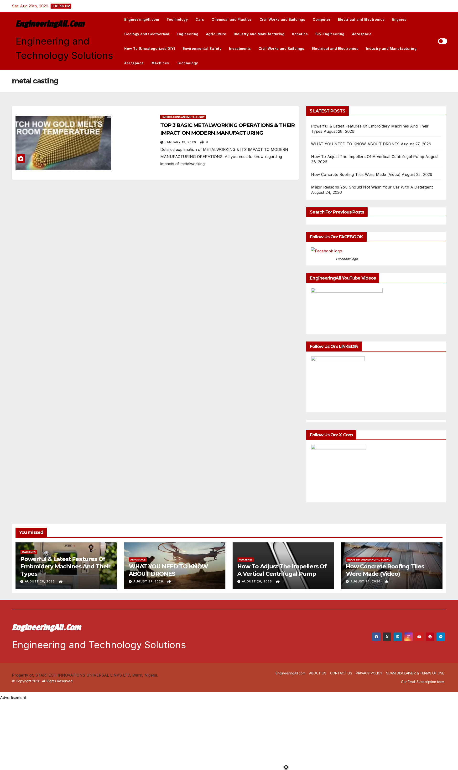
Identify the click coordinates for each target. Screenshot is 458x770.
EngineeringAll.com (50, 24)
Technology (177, 19)
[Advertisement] (143, 734)
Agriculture (216, 34)
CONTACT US (341, 673)
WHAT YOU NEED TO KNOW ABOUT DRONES (355, 144)
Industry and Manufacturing (259, 34)
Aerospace (362, 34)
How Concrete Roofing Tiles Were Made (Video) (356, 174)
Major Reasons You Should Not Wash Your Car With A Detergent (372, 187)
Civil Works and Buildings (282, 19)
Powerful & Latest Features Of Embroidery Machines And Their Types (65, 566)
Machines (160, 63)
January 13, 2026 (181, 142)
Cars (199, 19)
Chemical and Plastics (232, 19)
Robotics (300, 34)
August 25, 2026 (365, 581)
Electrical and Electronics (361, 19)
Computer (321, 19)
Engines (399, 19)
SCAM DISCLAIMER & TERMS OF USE (415, 673)
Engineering (187, 34)
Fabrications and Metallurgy (183, 117)
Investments (240, 48)
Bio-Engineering (329, 34)
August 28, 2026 (40, 581)
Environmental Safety (202, 48)
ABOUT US (317, 673)
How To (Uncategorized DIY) (149, 48)
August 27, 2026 (148, 581)
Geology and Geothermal (146, 34)
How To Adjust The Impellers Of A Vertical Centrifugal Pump (367, 156)
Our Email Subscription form (422, 682)
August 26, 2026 (257, 581)
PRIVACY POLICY (369, 673)
